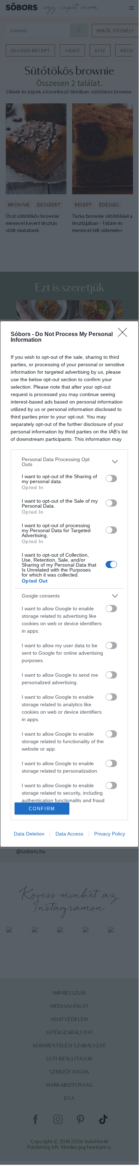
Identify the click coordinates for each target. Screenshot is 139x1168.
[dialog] (69, 584)
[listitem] (69, 462)
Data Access (69, 834)
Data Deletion (29, 834)
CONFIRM (42, 808)
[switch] (111, 478)
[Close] (125, 334)
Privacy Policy (109, 834)
